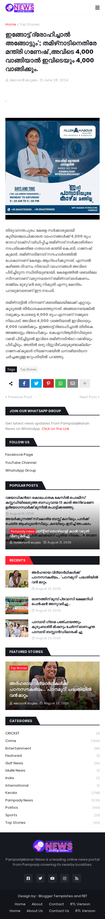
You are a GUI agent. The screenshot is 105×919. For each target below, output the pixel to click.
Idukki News (52, 770)
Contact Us (59, 910)
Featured (52, 755)
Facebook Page (19, 454)
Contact (56, 904)
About (37, 904)
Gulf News (52, 763)
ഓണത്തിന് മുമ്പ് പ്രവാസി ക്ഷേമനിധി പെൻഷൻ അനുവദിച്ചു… (62, 601)
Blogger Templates (56, 896)
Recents (17, 560)
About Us (35, 910)
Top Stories (29, 24)
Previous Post (20, 397)
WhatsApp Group (20, 470)
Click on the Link (55, 428)
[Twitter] (36, 383)
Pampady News (52, 800)
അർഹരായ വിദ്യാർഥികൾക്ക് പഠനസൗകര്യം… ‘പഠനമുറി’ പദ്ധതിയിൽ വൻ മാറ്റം (65, 577)
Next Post (88, 397)
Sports (52, 815)
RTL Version (80, 904)
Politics (52, 807)
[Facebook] (24, 383)
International (52, 785)
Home (10, 24)
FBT (84, 896)
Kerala (52, 792)
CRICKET (52, 733)
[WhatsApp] (60, 383)
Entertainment (52, 748)
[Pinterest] (48, 383)
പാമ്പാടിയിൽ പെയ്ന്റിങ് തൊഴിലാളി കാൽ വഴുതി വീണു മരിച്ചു (49, 534)
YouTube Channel (20, 462)
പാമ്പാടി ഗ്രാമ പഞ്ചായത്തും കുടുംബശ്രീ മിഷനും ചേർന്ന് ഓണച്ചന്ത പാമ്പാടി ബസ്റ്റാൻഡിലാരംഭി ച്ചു (63, 627)
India (52, 777)
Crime (52, 740)
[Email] (72, 383)
